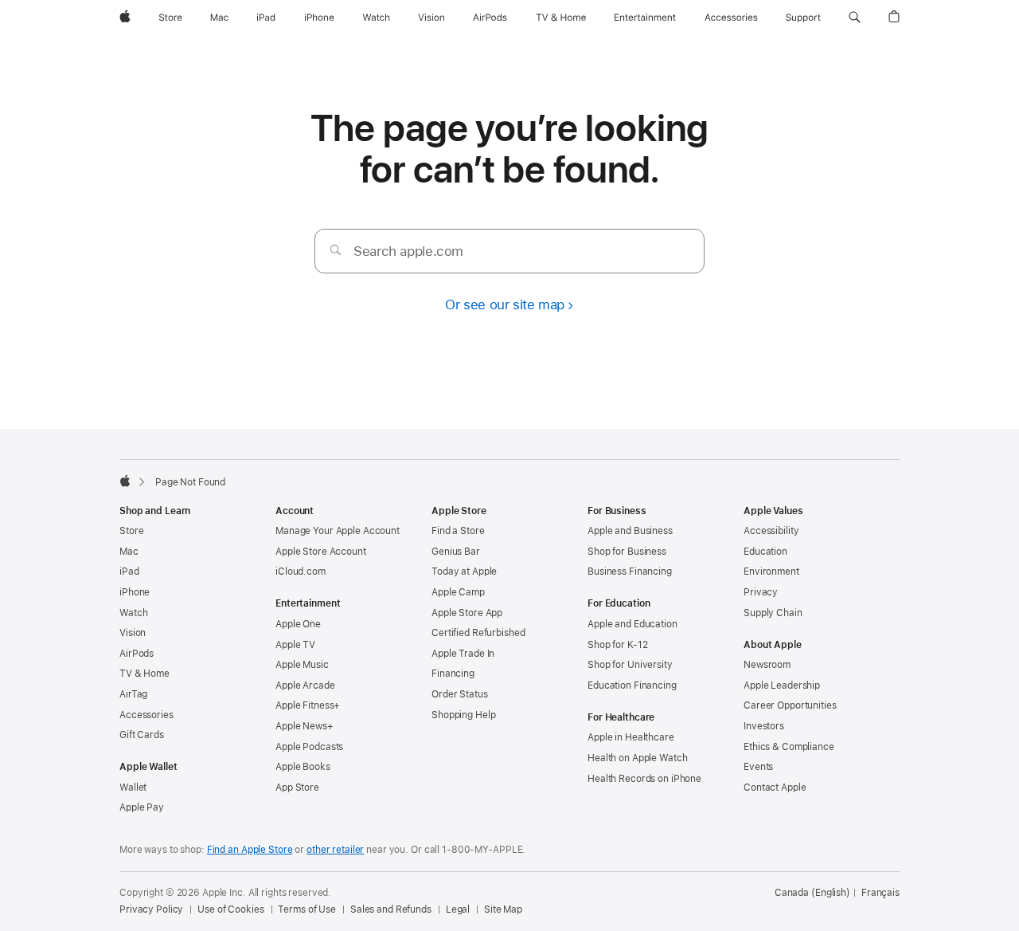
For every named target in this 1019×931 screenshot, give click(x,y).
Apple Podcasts (309, 746)
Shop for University (630, 664)
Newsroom (767, 664)
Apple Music (302, 664)
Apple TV (295, 644)
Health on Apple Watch (637, 758)
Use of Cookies (230, 909)
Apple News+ (304, 726)
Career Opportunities (790, 705)
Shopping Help (463, 715)
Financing (452, 673)
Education (765, 551)
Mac (129, 551)
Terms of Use (307, 909)
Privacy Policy (151, 909)
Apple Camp (458, 592)
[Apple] (125, 480)
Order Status (459, 694)
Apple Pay (141, 807)
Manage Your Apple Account (337, 530)
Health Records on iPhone (644, 778)
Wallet (132, 787)
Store (131, 530)
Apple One (298, 624)
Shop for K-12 (617, 644)
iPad (129, 571)
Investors (764, 726)
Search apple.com (408, 251)
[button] (854, 17)
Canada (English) (812, 892)
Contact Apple (775, 787)
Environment (771, 571)
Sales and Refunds (390, 909)
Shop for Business (627, 551)
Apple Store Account (320, 551)
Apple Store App (466, 613)
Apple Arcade (305, 685)
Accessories (146, 715)
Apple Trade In (462, 653)
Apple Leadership (782, 685)
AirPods (136, 653)
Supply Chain (773, 613)
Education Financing (632, 685)
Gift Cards (141, 734)
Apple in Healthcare (631, 737)
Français (880, 892)
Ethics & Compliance (789, 746)
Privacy (761, 592)
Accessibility (771, 530)
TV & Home (144, 673)
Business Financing (630, 571)
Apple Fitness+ (307, 705)
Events (758, 766)
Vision (132, 632)
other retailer (335, 849)
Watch (133, 613)
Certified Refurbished (478, 632)
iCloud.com (300, 571)
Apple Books (302, 766)
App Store (297, 787)
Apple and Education (632, 624)
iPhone (134, 592)
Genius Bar (455, 551)
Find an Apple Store (250, 849)
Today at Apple (464, 571)
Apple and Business (630, 530)
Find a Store (458, 530)
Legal (458, 909)
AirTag (133, 694)
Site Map (503, 909)
